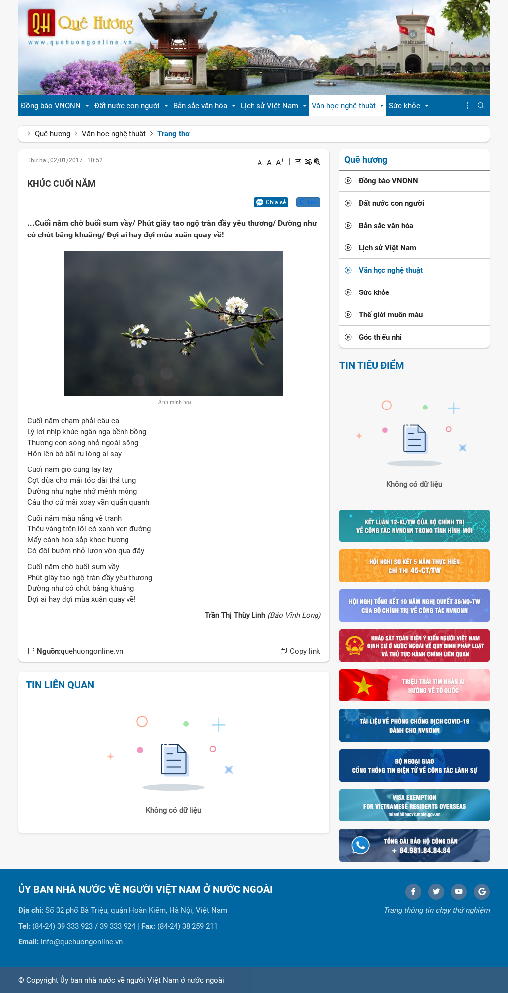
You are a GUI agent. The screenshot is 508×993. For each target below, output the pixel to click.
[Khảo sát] (414, 645)
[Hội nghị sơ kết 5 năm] (414, 565)
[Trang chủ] (254, 47)
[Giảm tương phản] (317, 161)
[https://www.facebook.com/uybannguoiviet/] (413, 892)
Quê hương (52, 133)
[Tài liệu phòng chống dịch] (414, 724)
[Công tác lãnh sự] (414, 764)
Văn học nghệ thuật (114, 133)
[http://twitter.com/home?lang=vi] (436, 892)
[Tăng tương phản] (308, 161)
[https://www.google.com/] (482, 892)
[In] (298, 161)
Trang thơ (173, 133)
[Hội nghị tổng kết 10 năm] (414, 604)
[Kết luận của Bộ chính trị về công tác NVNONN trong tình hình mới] (414, 525)
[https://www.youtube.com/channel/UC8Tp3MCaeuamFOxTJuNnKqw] (459, 892)
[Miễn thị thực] (414, 804)
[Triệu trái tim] (414, 685)
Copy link (304, 651)
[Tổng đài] (414, 844)
